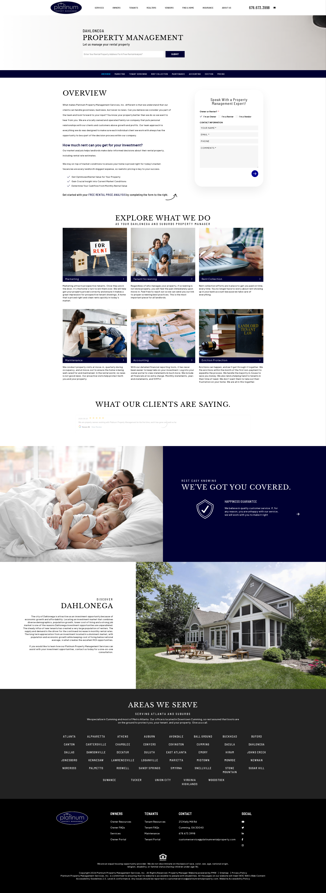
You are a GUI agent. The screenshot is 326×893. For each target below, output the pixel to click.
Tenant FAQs (152, 827)
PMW (213, 872)
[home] (66, 7)
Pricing (221, 74)
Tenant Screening (138, 74)
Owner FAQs (117, 827)
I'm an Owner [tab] (209, 116)
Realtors (151, 7)
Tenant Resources (155, 821)
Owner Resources (120, 821)
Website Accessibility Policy (234, 878)
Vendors (169, 7)
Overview (105, 74)
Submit (175, 54)
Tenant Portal (152, 839)
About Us (226, 7)
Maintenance (178, 74)
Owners (117, 7)
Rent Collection (159, 74)
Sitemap (224, 872)
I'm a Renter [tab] (228, 116)
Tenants (133, 7)
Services (99, 7)
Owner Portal (118, 839)
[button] (273, 7)
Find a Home (188, 7)
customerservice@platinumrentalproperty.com (207, 839)
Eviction (209, 74)
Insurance (208, 7)
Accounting (195, 74)
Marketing (120, 74)
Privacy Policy (239, 872)
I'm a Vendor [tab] (245, 116)
